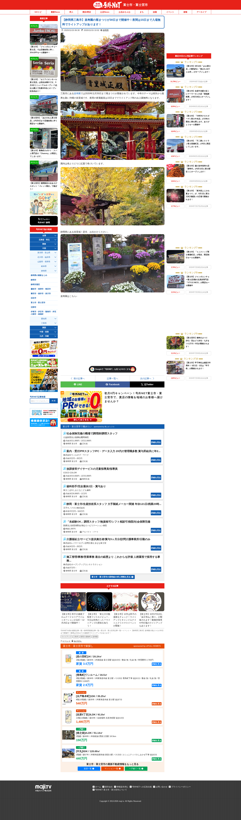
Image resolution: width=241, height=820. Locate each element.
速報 (185, 12)
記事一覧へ (112, 378)
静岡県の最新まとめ (39, 275)
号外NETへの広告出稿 (142, 787)
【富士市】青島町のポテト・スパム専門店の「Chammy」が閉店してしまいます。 (43, 153)
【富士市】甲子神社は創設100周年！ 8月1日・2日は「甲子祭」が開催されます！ (198, 366)
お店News (104, 12)
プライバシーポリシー (181, 787)
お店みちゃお (124, 12)
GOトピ (38, 12)
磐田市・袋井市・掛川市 (41, 294)
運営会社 (109, 787)
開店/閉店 (87, 12)
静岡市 (33, 280)
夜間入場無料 (85, 637)
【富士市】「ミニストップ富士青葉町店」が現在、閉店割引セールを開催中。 (197, 255)
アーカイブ (201, 12)
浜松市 (33, 298)
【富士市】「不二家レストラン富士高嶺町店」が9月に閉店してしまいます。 (198, 144)
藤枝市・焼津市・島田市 (41, 289)
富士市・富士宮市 (135, 5)
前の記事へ (79, 378)
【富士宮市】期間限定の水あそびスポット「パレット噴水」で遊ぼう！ (43, 186)
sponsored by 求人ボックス (104, 427)
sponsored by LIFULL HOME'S (147, 646)
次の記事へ (145, 378)
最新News (55, 12)
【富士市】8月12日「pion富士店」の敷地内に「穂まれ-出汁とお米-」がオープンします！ (198, 69)
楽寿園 (77, 93)
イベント (170, 12)
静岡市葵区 (35, 284)
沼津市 (33, 307)
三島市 (75, 637)
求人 (71, 12)
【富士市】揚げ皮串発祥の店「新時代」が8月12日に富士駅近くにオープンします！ (198, 169)
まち (142, 12)
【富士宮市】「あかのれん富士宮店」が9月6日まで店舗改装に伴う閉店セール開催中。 (43, 121)
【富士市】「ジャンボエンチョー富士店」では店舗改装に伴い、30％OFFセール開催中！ (43, 50)
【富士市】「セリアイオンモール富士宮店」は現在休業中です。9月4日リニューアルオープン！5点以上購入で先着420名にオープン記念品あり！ (43, 85)
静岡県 (106, 30)
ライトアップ (66, 637)
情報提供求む (122, 787)
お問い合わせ (161, 787)
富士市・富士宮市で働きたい (77, 426)
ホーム (98, 787)
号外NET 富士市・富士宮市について (111, 790)
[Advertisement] (189, 34)
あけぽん (78, 641)
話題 (155, 12)
